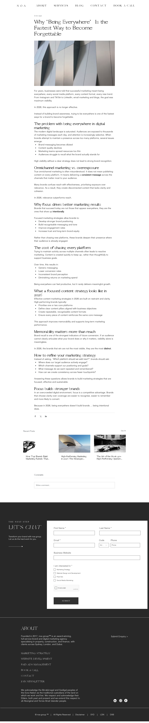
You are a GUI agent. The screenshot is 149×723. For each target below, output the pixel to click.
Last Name (104, 528)
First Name (59, 528)
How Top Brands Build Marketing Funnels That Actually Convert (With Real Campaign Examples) (38, 457)
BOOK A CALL (29, 670)
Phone (114, 540)
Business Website (62, 553)
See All (123, 431)
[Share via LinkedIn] (46, 416)
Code (101, 540)
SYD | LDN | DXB (101, 714)
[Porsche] (39, 443)
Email (56, 540)
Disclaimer (81, 714)
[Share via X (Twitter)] (40, 416)
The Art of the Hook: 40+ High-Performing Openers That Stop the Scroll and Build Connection (109, 457)
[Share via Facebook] (35, 416)
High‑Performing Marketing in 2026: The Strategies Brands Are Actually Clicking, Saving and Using (73, 457)
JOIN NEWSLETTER (32, 681)
